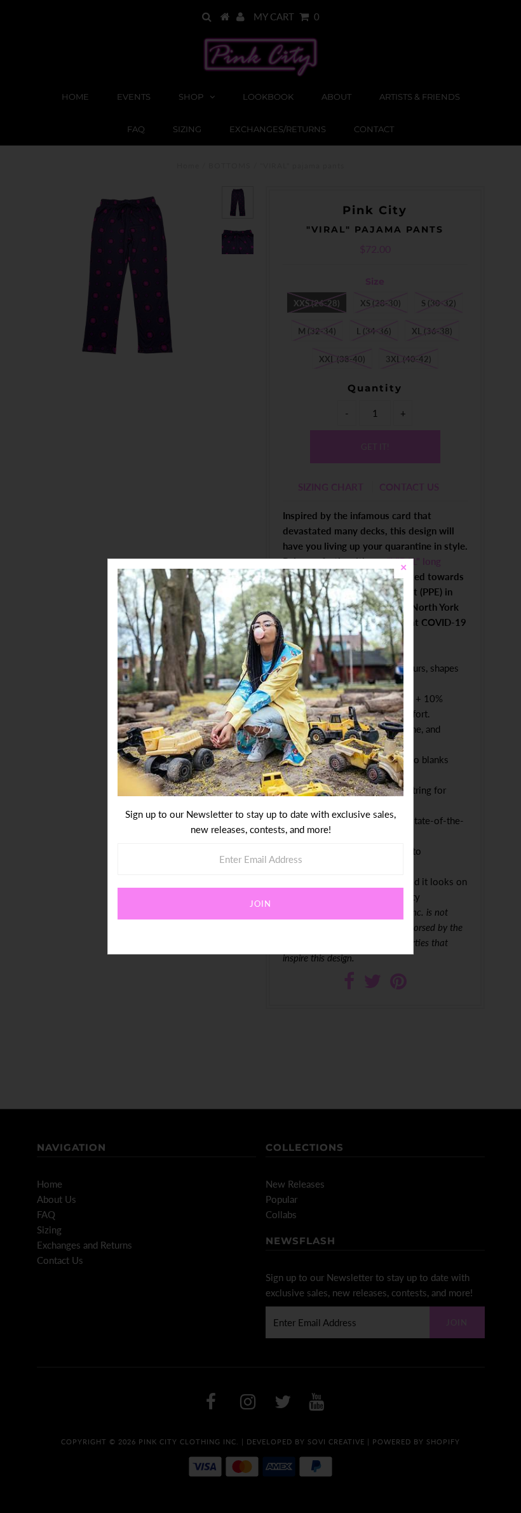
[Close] (403, 568)
